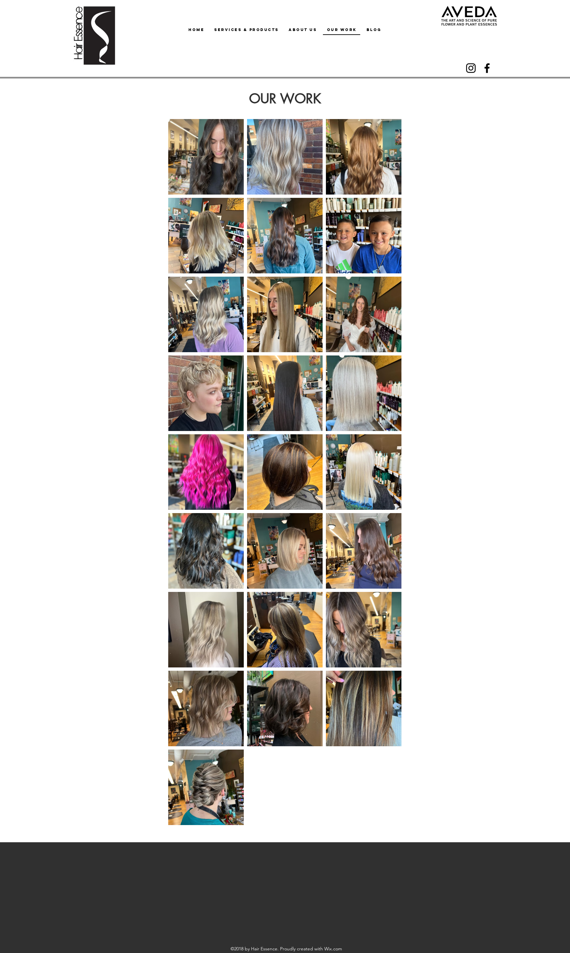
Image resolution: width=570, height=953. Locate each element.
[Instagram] (470, 68)
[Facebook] (487, 68)
